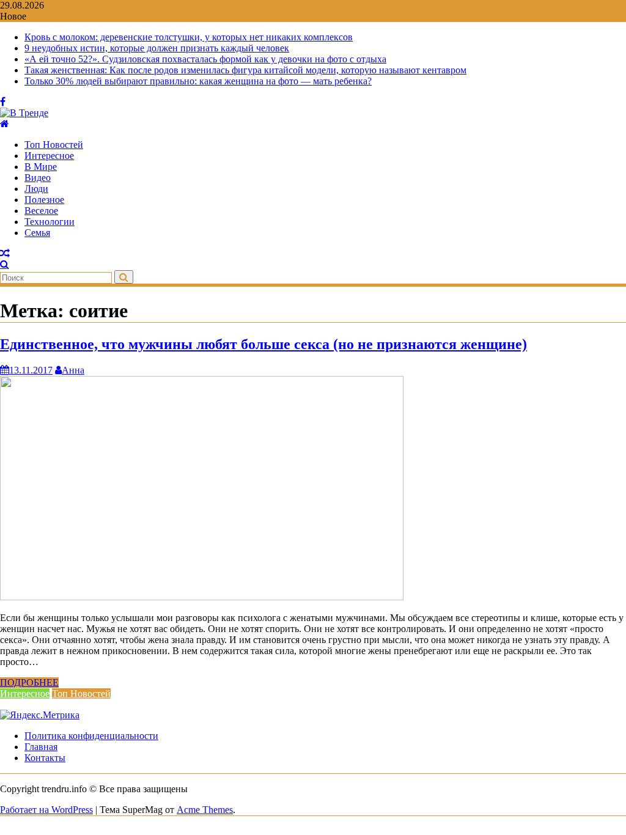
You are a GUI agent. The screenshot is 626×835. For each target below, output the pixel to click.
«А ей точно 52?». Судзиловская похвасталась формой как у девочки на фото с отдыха (205, 59)
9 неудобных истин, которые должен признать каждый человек (156, 48)
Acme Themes (205, 809)
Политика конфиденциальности (91, 735)
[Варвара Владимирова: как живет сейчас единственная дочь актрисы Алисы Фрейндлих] (5, 253)
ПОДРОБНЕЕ (29, 682)
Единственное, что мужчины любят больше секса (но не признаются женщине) (263, 344)
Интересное (49, 155)
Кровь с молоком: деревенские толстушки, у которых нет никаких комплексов (188, 37)
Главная (40, 746)
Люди (36, 188)
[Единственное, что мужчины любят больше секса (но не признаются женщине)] (201, 597)
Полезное (44, 199)
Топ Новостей (53, 144)
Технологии (49, 221)
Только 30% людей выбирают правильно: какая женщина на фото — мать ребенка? (198, 81)
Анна (73, 370)
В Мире (40, 166)
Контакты (44, 757)
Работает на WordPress (46, 809)
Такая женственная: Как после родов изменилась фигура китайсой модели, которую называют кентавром (245, 70)
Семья (37, 232)
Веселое (41, 210)
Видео (37, 177)
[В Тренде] (4, 124)
